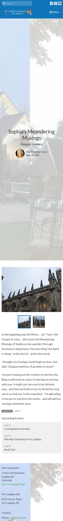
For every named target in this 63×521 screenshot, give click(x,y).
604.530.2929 (18, 517)
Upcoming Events (13, 418)
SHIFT (17, 411)
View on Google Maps (13, 484)
